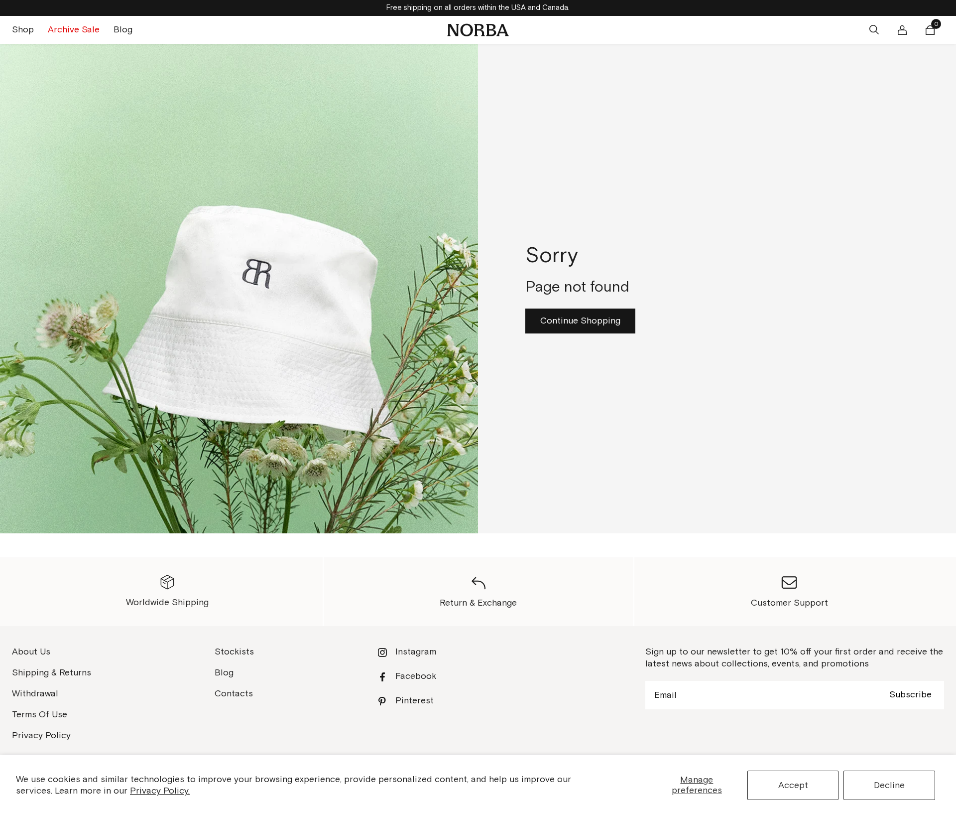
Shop (23, 29)
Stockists (234, 651)
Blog (123, 29)
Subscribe (910, 694)
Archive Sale (74, 29)
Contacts (234, 693)
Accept (793, 785)
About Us (31, 651)
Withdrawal (35, 693)
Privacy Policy (41, 735)
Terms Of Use (39, 714)
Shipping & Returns (51, 672)
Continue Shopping (580, 320)
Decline (889, 785)
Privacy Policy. (160, 791)
